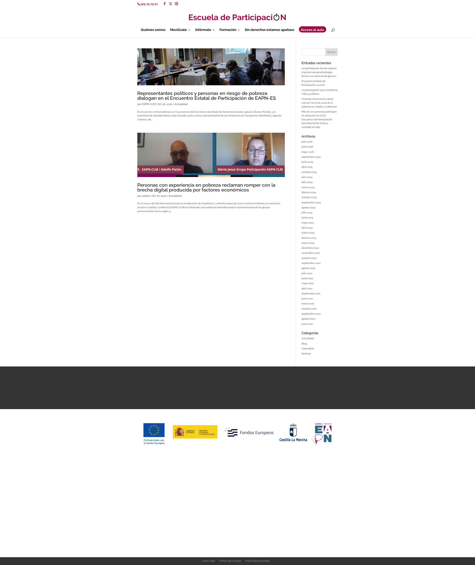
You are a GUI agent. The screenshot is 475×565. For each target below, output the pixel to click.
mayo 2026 (308, 152)
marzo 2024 (308, 187)
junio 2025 (307, 162)
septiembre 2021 (311, 293)
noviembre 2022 (311, 253)
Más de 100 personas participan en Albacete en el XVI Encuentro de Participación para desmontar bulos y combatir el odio (319, 119)
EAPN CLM (148, 104)
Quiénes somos (153, 30)
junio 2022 (307, 278)
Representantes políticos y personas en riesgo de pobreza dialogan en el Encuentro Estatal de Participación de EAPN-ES (206, 95)
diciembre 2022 (310, 248)
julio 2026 (307, 141)
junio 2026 (307, 146)
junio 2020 (307, 324)
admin (146, 195)
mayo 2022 (308, 283)
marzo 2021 (308, 303)
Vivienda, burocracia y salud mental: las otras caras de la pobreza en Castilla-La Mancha (319, 103)
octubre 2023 (309, 197)
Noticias (306, 353)
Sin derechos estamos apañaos (269, 30)
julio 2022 (307, 273)
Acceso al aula (312, 30)
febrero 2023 (309, 238)
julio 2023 (307, 212)
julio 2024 (307, 177)
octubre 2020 (309, 308)
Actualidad (181, 104)
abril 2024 (307, 182)
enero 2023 (308, 243)
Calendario (308, 348)
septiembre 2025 (311, 157)
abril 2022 (307, 288)
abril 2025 (307, 167)
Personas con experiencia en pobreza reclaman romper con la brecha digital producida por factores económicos (206, 187)
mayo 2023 (308, 222)
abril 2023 (307, 227)
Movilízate (178, 30)
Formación (228, 30)
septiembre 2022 (311, 263)
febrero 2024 (309, 192)
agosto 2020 (308, 318)
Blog (304, 343)
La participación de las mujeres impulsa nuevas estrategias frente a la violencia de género (319, 72)
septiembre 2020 (311, 313)
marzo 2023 (308, 232)
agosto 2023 (308, 207)
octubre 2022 (309, 258)
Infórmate (203, 30)
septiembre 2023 (311, 202)
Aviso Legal (208, 560)
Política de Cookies (230, 560)
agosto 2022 (308, 268)
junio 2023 (307, 217)
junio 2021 (307, 298)
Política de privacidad (257, 560)
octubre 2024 (309, 172)
